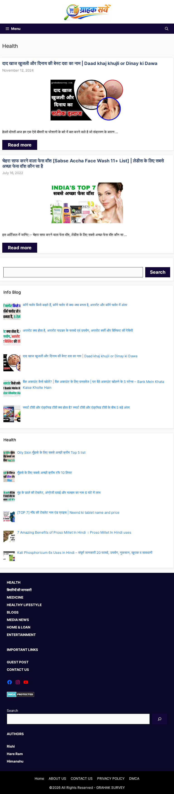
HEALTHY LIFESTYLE (24, 605)
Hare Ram (15, 754)
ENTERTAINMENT (21, 635)
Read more (19, 145)
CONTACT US (18, 669)
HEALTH (13, 582)
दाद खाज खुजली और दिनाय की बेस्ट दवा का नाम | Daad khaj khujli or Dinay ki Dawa (79, 63)
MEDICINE (15, 597)
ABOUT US (57, 778)
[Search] (159, 719)
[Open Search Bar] (166, 29)
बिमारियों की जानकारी (19, 590)
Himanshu (15, 761)
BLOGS (13, 612)
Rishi (11, 746)
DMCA (134, 778)
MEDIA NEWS (18, 620)
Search (9, 264)
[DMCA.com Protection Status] (20, 696)
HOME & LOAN (18, 627)
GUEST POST (18, 662)
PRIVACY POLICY (111, 778)
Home (39, 778)
